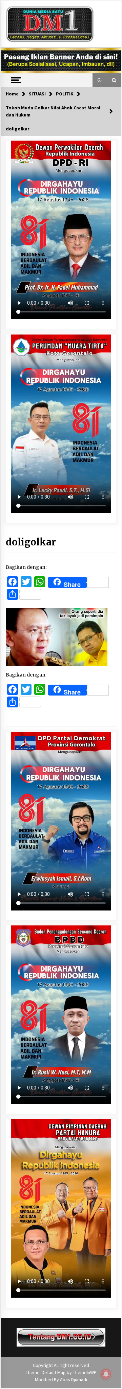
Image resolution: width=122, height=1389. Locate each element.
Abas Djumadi (73, 1379)
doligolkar (31, 542)
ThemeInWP (85, 1372)
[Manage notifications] (106, 1374)
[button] (100, 80)
